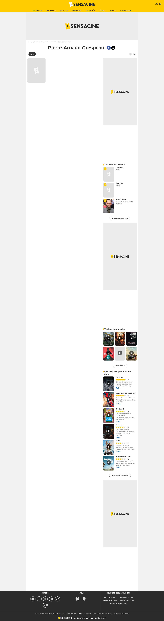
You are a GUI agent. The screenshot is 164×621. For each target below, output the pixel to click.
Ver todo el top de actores (120, 218)
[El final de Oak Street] (108, 463)
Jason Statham (121, 199)
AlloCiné (107, 597)
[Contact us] (45, 605)
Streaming (76, 10)
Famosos (36, 42)
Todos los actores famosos (48, 42)
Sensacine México (116, 603)
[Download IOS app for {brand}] (78, 598)
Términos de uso (71, 613)
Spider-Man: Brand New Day (125, 393)
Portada (30, 42)
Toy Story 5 (120, 409)
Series (112, 10)
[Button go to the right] (134, 54)
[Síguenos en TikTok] (58, 598)
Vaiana (118, 441)
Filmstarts (124, 597)
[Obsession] (108, 431)
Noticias (63, 10)
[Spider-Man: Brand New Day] (108, 399)
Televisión (90, 10)
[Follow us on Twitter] (45, 598)
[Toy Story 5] (108, 415)
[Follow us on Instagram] (52, 598)
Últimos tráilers (120, 365)
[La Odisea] (108, 383)
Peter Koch (120, 168)
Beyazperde (107, 600)
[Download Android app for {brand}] (85, 598)
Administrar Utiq (98, 613)
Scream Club (125, 10)
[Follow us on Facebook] (39, 598)
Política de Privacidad (84, 613)
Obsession (119, 425)
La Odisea (119, 377)
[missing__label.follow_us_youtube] (33, 598)
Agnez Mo (119, 183)
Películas (37, 10)
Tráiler (118, 388)
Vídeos (102, 10)
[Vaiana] (108, 447)
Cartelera (51, 10)
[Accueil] (82, 4)
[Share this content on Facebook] (109, 48)
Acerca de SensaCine (42, 613)
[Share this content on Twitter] (113, 48)
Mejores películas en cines (120, 475)
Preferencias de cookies (121, 613)
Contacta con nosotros (57, 613)
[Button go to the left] (130, 54)
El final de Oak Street (123, 456)
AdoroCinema (125, 600)
